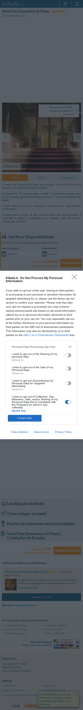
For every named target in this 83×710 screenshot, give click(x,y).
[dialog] (41, 355)
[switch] (68, 355)
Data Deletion (19, 431)
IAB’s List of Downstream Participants (46, 335)
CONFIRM (25, 418)
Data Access (41, 431)
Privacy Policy (63, 431)
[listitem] (41, 347)
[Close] (75, 278)
